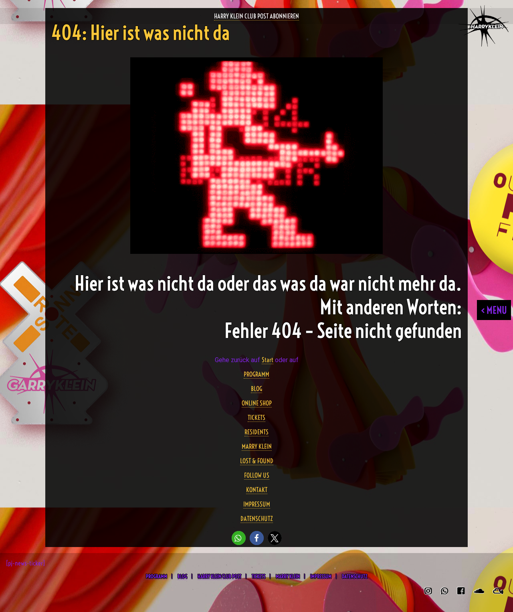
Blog (182, 576)
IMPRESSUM (256, 504)
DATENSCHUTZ (256, 519)
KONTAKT (256, 490)
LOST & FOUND (256, 461)
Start (267, 360)
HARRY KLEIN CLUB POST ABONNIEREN (256, 16)
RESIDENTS (256, 432)
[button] (239, 538)
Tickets (258, 576)
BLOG (256, 389)
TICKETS (256, 417)
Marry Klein (288, 576)
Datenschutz (354, 576)
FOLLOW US (256, 475)
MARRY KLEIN (257, 446)
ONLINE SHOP (257, 403)
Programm (156, 576)
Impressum (320, 576)
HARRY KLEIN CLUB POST (219, 576)
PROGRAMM (256, 374)
